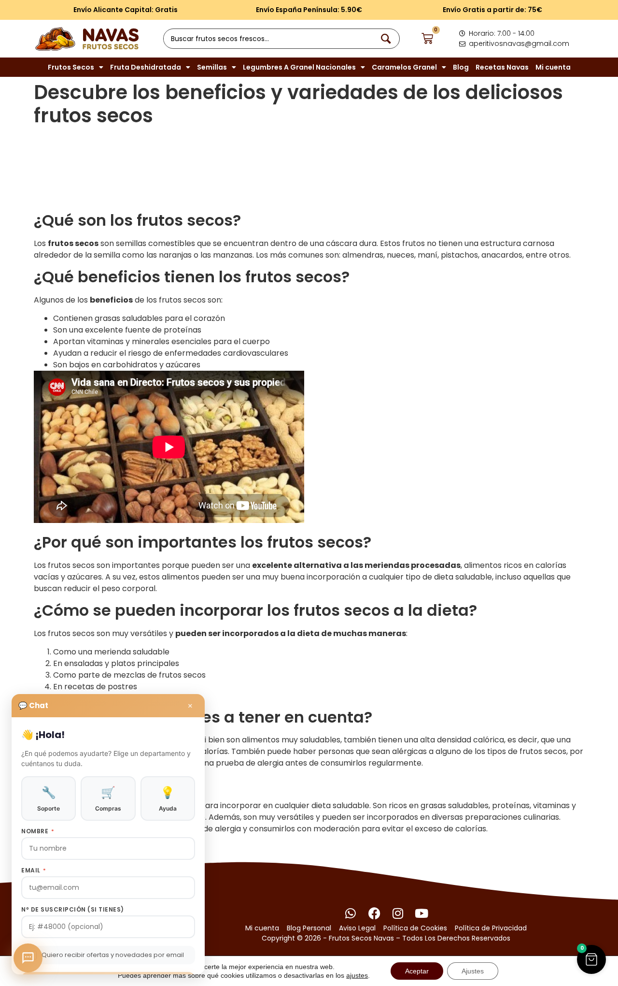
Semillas (212, 67)
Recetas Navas (502, 67)
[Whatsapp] (350, 913)
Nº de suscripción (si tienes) (72, 910)
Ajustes (473, 971)
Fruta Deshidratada (145, 67)
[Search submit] (388, 38)
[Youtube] (421, 913)
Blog (461, 67)
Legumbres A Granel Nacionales (299, 67)
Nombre (37, 831)
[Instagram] (398, 913)
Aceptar (417, 971)
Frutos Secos (71, 67)
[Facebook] (374, 913)
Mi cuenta (553, 67)
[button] (591, 959)
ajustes (357, 975)
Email (33, 870)
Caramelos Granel (404, 67)
